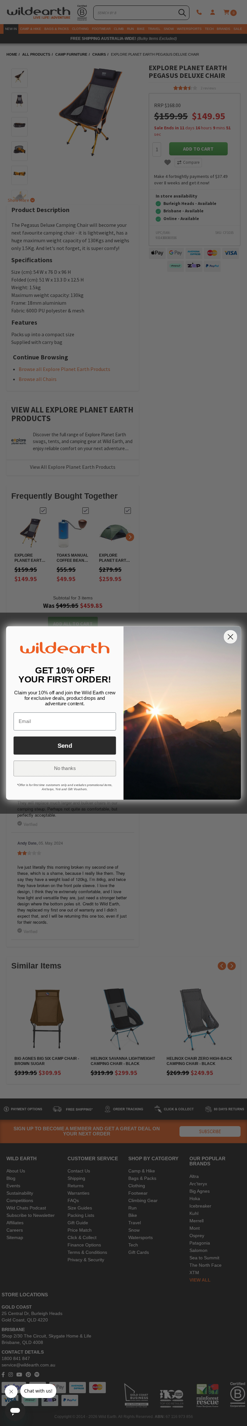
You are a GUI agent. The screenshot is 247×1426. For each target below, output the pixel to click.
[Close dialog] (230, 637)
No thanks (65, 768)
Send (65, 745)
